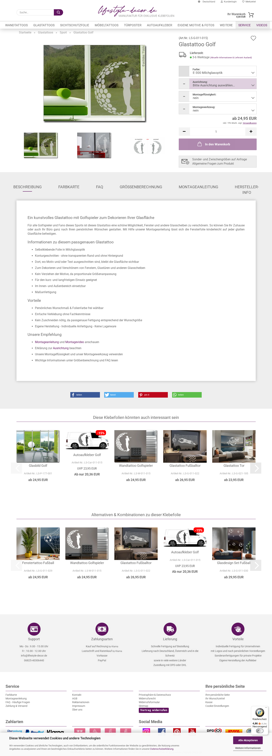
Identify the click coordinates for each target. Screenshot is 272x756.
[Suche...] (58, 12)
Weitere (226, 25)
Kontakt (76, 694)
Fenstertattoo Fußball (38, 563)
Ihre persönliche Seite (217, 694)
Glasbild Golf (38, 466)
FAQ (99, 187)
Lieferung (170, 639)
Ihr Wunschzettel (215, 698)
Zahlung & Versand (16, 705)
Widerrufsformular (149, 702)
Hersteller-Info (247, 188)
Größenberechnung (141, 187)
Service (244, 25)
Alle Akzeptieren (248, 740)
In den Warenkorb (217, 144)
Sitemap (143, 705)
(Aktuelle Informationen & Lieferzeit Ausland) (231, 57)
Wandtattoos (16, 25)
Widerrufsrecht (147, 698)
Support (34, 639)
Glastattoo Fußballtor (185, 466)
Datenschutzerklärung (161, 748)
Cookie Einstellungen (217, 705)
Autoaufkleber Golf (87, 455)
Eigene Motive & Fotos (196, 25)
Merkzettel (250, 1)
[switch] (259, 731)
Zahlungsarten (102, 639)
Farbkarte (68, 187)
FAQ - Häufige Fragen (18, 702)
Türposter (132, 25)
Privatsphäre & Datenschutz (155, 694)
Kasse (208, 702)
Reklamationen (80, 702)
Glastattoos (44, 25)
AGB (74, 698)
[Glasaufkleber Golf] (95, 83)
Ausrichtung (61, 348)
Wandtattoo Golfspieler (136, 466)
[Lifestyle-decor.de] (136, 11)
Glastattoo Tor (234, 466)
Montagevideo (74, 342)
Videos (261, 25)
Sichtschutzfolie (74, 25)
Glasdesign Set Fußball (234, 563)
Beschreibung (27, 187)
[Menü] (266, 708)
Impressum (78, 705)
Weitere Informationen (248, 748)
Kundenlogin (230, 1)
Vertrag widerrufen (153, 710)
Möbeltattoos (106, 25)
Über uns (77, 709)
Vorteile (238, 639)
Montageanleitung (198, 187)
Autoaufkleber (159, 25)
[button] (184, 131)
